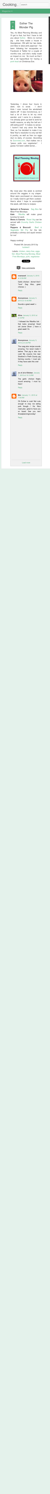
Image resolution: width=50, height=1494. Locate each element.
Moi (19, 395)
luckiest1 (26, 247)
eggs (37, 251)
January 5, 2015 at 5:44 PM (27, 341)
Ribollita (21, 214)
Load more (26, 462)
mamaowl (22, 275)
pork (28, 256)
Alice (20, 315)
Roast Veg (31, 219)
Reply (20, 290)
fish (13, 253)
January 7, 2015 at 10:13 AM (29, 373)
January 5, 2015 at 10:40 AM (27, 299)
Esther (22, 37)
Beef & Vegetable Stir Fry (26, 228)
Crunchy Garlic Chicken (31, 222)
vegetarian (35, 256)
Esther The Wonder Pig (26, 25)
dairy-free (30, 251)
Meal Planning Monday (25, 253)
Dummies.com (19, 140)
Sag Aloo (35, 209)
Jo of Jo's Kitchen (25, 372)
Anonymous (23, 298)
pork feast (14, 61)
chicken (22, 251)
